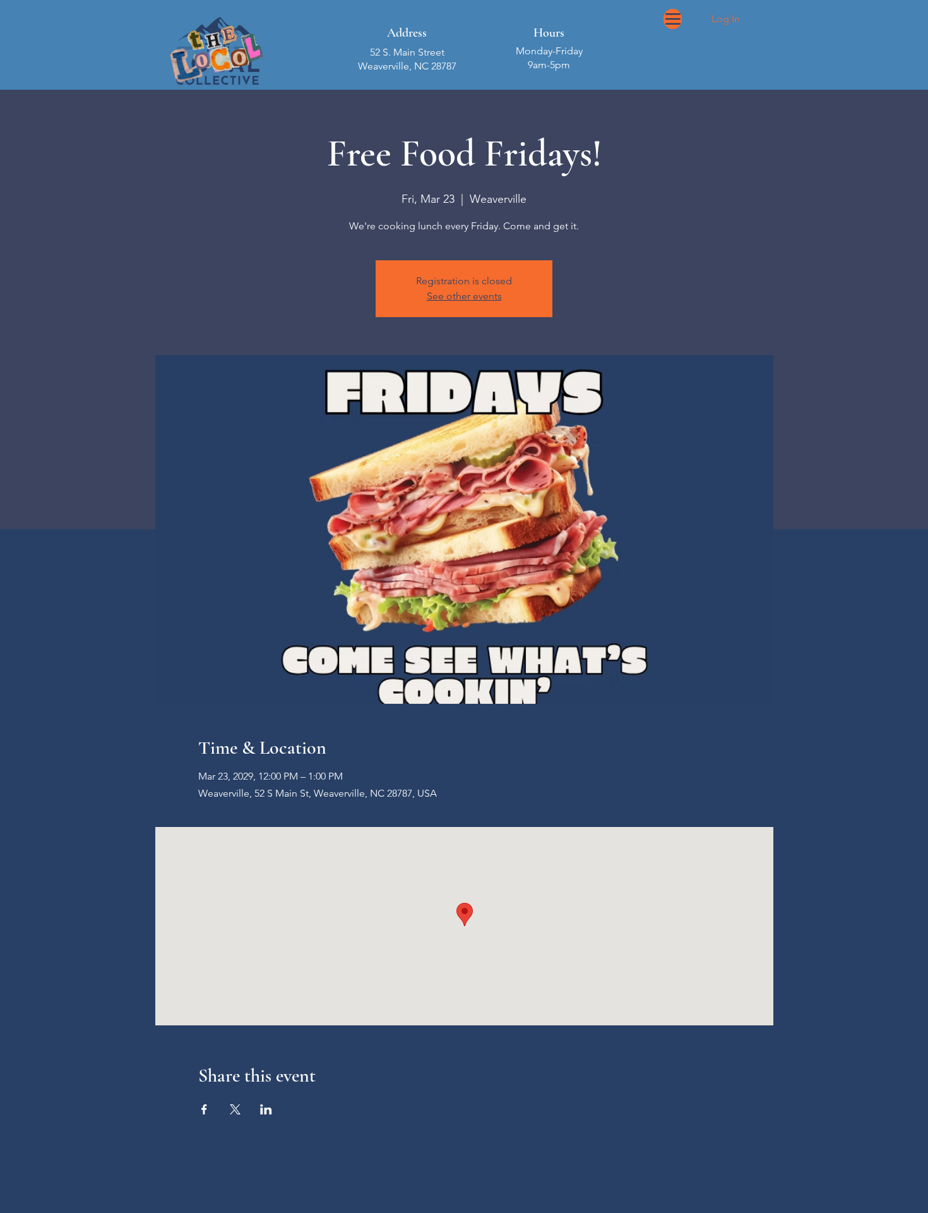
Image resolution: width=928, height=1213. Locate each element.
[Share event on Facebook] (204, 1109)
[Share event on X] (235, 1109)
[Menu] (672, 19)
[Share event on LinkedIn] (266, 1109)
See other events (464, 296)
